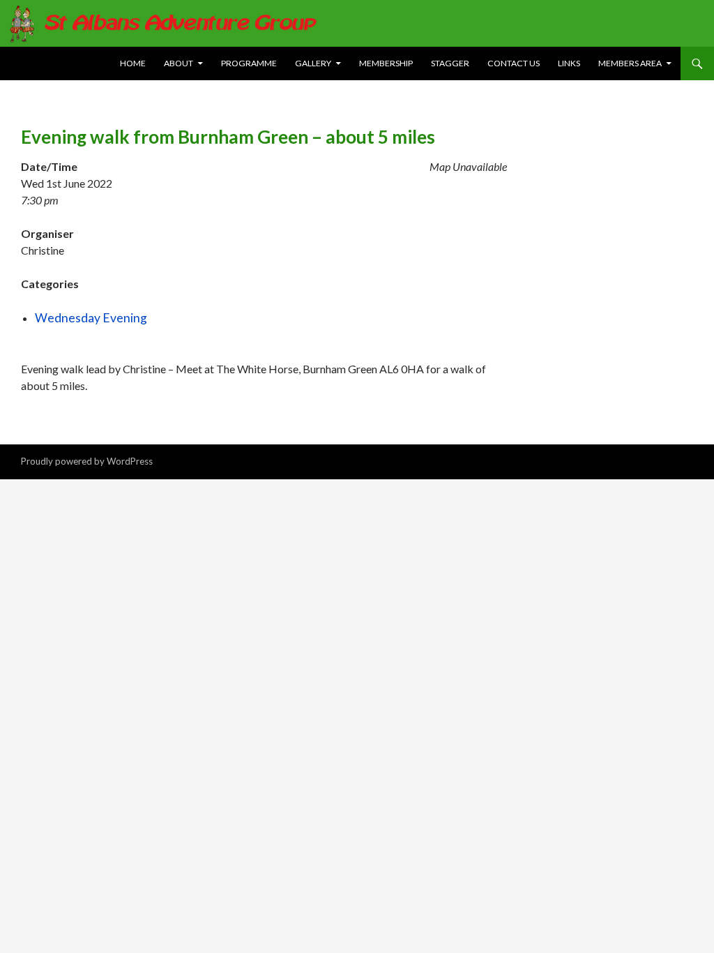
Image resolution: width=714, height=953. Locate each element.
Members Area (630, 63)
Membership (386, 63)
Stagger (450, 63)
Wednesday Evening (91, 317)
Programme (249, 63)
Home (133, 63)
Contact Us (513, 63)
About (178, 63)
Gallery (313, 63)
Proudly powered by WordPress (87, 461)
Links (569, 63)
